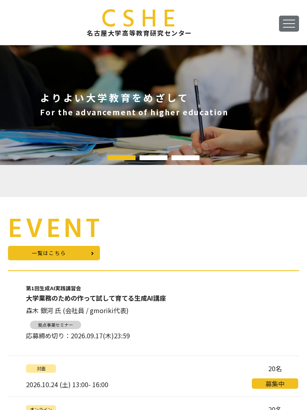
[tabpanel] (153, 105)
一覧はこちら (49, 253)
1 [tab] (122, 157)
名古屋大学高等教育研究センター (139, 22)
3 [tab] (185, 157)
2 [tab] (153, 157)
